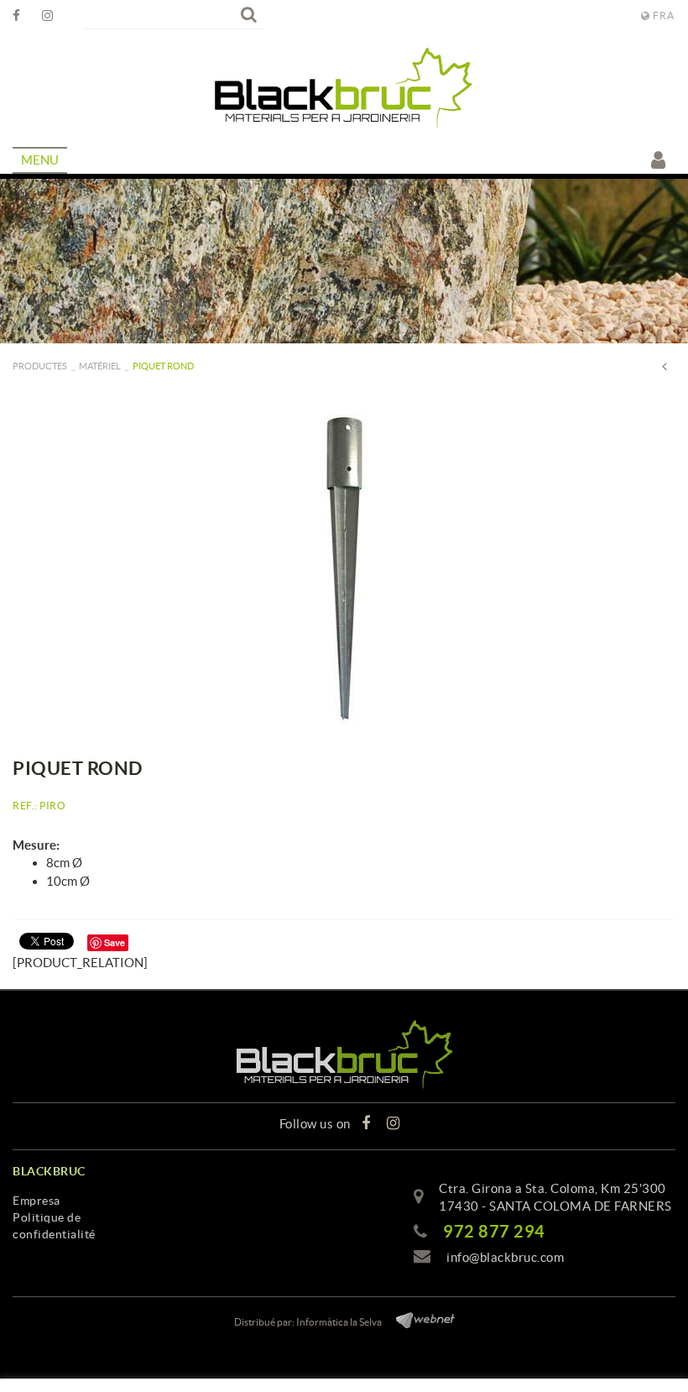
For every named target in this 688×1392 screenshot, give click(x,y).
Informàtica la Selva (339, 1321)
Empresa (36, 1200)
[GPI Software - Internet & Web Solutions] (419, 1318)
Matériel (100, 366)
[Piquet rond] (344, 566)
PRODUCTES (40, 366)
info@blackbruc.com (505, 1257)
